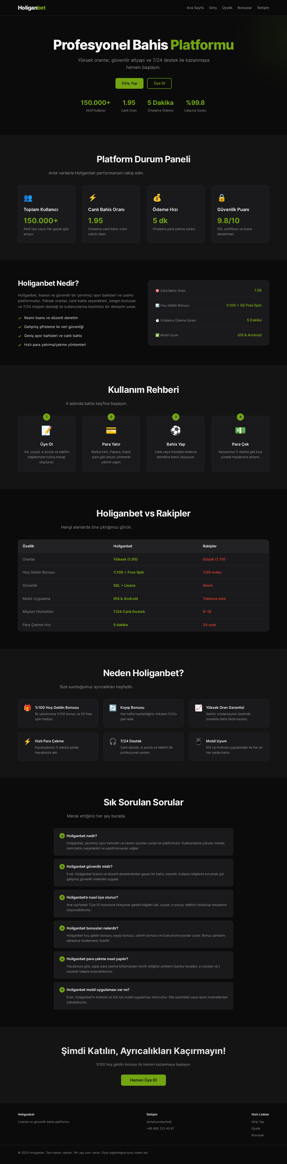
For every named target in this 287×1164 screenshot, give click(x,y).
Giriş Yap (129, 83)
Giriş (213, 8)
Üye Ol (159, 83)
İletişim (263, 8)
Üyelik (227, 8)
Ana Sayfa (195, 8)
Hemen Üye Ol (143, 1080)
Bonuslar (245, 8)
